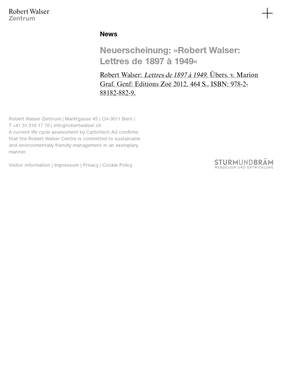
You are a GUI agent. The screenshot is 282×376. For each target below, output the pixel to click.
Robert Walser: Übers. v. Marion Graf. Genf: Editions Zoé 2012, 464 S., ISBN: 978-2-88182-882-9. (179, 84)
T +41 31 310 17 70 (29, 125)
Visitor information (29, 165)
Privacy (90, 165)
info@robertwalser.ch (77, 125)
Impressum (66, 165)
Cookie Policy (117, 165)
